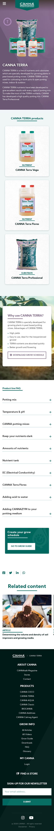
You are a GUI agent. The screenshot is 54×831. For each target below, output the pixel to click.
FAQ (27, 747)
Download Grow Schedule (28, 355)
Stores (27, 675)
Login (27, 764)
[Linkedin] (17, 573)
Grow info (27, 724)
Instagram (23, 818)
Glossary (27, 751)
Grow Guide (27, 739)
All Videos (27, 735)
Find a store (29, 774)
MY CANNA (27, 758)
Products (27, 686)
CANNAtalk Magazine (27, 671)
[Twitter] (10, 573)
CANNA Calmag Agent (27, 717)
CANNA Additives (27, 713)
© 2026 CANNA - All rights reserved (27, 824)
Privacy (32, 827)
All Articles (27, 730)
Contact (27, 679)
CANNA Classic (27, 705)
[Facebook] (4, 573)
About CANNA (27, 665)
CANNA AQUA (27, 701)
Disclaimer (22, 827)
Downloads (27, 743)
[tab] (27, 397)
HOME (18, 656)
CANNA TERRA (35, 656)
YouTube (31, 818)
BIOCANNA (27, 709)
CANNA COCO (27, 692)
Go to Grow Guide (21, 546)
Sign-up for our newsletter (27, 784)
